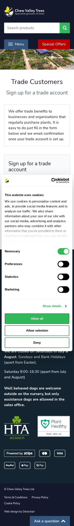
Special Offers (54, 44)
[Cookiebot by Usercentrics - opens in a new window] (52, 180)
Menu (19, 44)
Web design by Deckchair (19, 511)
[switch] (63, 264)
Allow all (37, 318)
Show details (52, 306)
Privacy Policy (40, 497)
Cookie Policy (12, 503)
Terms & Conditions (15, 497)
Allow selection (37, 330)
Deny (37, 342)
